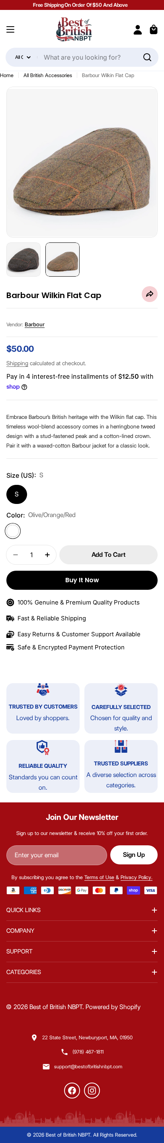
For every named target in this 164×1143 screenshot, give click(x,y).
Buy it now (82, 580)
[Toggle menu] (10, 29)
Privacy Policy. (136, 877)
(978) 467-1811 (87, 1052)
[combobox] (82, 57)
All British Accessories (47, 75)
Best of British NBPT (55, 1007)
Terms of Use (99, 877)
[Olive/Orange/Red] (12, 531)
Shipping (17, 363)
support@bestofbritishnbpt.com (88, 1066)
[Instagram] (92, 1090)
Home (7, 75)
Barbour (35, 324)
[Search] (147, 57)
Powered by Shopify (113, 1007)
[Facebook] (72, 1090)
